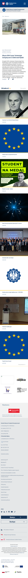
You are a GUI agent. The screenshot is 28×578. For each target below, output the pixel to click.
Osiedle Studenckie (4, 487)
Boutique (12, 522)
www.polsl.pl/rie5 (4, 433)
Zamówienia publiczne (5, 500)
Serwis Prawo (3, 492)
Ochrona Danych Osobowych (6, 481)
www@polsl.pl (21, 552)
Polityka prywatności (14, 546)
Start (3, 16)
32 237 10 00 (5, 441)
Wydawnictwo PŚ (4, 497)
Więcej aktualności (21, 364)
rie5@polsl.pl (6, 430)
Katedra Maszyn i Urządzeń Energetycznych (15, 9)
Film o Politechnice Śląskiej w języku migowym (10, 470)
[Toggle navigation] (25, 4)
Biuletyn (12, 517)
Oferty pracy (3, 484)
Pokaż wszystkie (23, 88)
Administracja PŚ (4, 459)
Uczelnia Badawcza (5, 494)
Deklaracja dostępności (14, 554)
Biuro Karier (3, 465)
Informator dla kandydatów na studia (8, 472)
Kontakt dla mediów (5, 454)
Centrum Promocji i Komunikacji (7, 467)
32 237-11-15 (8, 428)
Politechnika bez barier (5, 489)
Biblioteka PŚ (3, 462)
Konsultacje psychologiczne (6, 479)
